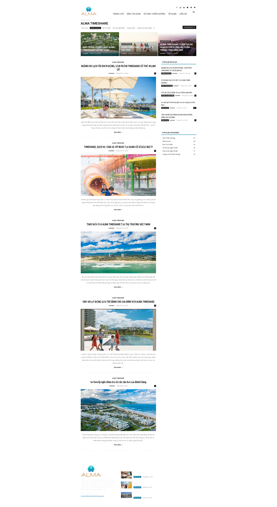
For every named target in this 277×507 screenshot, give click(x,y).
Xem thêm (117, 132)
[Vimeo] (191, 8)
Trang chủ (118, 13)
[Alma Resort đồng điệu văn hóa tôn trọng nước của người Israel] (126, 495)
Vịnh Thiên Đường (167, 86)
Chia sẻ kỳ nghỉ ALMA (119, 28)
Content (85, 53)
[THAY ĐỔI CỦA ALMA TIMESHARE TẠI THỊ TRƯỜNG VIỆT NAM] (118, 252)
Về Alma (172, 13)
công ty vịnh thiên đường (144, 28)
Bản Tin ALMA (106, 28)
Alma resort (85, 28)
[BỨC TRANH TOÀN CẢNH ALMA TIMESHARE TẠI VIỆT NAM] (100, 44)
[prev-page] (162, 125)
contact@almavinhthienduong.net (92, 496)
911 (195, 108)
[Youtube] (194, 8)
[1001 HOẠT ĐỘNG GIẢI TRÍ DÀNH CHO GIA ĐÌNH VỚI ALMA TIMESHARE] (118, 330)
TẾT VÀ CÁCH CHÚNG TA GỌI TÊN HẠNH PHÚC (176, 92)
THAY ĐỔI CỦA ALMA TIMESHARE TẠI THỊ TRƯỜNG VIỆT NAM (118, 224)
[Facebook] (176, 8)
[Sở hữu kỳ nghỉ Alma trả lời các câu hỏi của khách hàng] (118, 410)
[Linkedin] (184, 8)
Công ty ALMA (131, 28)
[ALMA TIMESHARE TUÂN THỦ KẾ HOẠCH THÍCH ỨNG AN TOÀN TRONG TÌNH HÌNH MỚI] (177, 44)
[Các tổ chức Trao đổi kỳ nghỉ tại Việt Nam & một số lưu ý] (126, 485)
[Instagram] (180, 8)
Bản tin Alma (134, 13)
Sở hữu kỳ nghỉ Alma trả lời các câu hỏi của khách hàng (118, 382)
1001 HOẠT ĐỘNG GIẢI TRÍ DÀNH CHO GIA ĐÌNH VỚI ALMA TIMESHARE (118, 301)
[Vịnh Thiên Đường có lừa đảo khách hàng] (126, 474)
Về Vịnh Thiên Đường (154, 13)
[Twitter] (187, 8)
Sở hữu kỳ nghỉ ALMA (168, 95)
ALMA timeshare (95, 28)
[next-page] (166, 125)
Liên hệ (183, 13)
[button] (193, 12)
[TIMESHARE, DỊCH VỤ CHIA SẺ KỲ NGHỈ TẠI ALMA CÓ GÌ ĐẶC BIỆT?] (118, 175)
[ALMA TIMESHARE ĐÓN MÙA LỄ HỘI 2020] (138, 44)
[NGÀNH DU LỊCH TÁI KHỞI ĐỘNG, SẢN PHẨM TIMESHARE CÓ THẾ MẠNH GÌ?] (118, 97)
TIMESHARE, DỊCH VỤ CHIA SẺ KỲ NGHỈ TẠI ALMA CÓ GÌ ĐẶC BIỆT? (118, 146)
